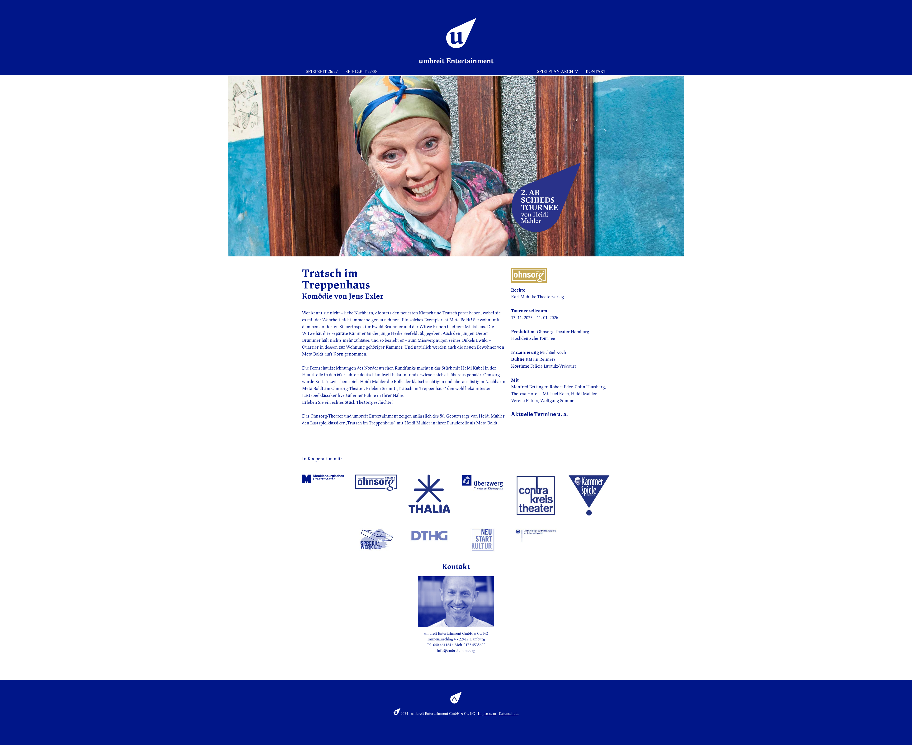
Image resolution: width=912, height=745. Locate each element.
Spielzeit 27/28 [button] (361, 71)
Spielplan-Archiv (557, 71)
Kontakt (596, 71)
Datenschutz (508, 713)
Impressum (487, 713)
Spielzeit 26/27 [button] (322, 71)
